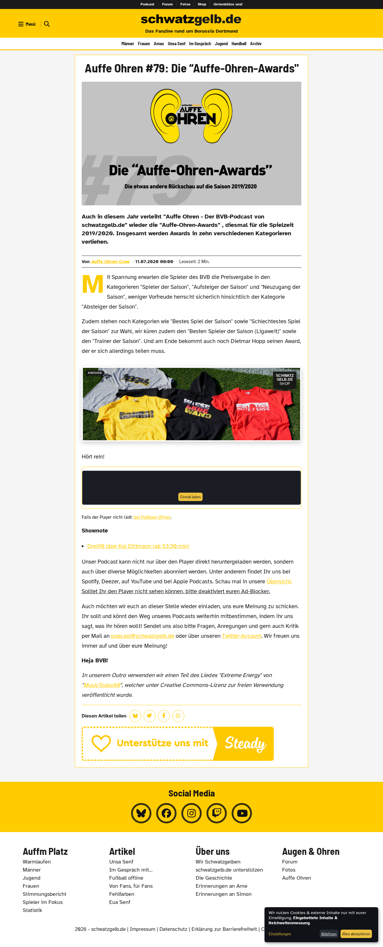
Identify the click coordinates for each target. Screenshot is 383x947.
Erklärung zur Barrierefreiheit (224, 929)
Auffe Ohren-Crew (110, 261)
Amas (159, 43)
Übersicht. (279, 581)
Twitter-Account (242, 636)
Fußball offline (126, 878)
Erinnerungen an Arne (221, 886)
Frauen (144, 43)
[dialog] (321, 924)
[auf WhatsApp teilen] (178, 716)
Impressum (142, 929)
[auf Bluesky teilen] (135, 716)
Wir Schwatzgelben (218, 861)
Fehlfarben (121, 894)
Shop (202, 4)
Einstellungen (280, 933)
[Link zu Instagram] (191, 813)
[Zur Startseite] (191, 20)
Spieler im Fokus (43, 902)
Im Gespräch (200, 43)
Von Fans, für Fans (131, 886)
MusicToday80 (101, 685)
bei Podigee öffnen (152, 517)
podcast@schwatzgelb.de (142, 636)
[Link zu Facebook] (166, 813)
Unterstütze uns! (228, 4)
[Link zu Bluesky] (141, 813)
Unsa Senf (177, 43)
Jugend (221, 43)
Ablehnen (329, 933)
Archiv (256, 43)
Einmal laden (190, 496)
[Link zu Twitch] (216, 813)
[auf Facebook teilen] (164, 716)
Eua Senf (119, 902)
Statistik (32, 910)
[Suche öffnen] (46, 24)
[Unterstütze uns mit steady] (192, 744)
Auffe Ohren (296, 878)
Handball (239, 43)
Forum (167, 4)
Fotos (185, 4)
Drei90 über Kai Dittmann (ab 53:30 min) (138, 546)
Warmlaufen (37, 861)
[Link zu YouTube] (242, 813)
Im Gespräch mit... (131, 869)
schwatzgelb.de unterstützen (229, 869)
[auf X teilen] (150, 716)
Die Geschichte (214, 878)
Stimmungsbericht (44, 894)
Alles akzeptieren (356, 933)
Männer (127, 43)
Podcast (148, 4)
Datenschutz (173, 929)
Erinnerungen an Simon (224, 894)
